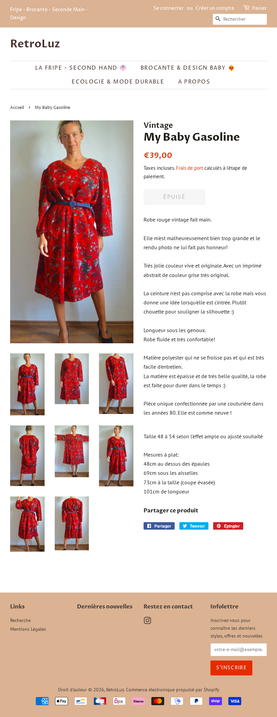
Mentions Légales (28, 629)
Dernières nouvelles (104, 606)
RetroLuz (35, 44)
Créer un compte (215, 8)
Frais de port (189, 168)
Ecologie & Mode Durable (118, 82)
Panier (259, 8)
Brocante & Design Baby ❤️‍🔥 (188, 68)
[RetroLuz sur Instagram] (147, 622)
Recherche (20, 620)
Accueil (17, 108)
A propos (194, 82)
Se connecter (168, 8)
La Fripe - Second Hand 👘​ (81, 68)
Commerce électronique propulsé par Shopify (172, 690)
